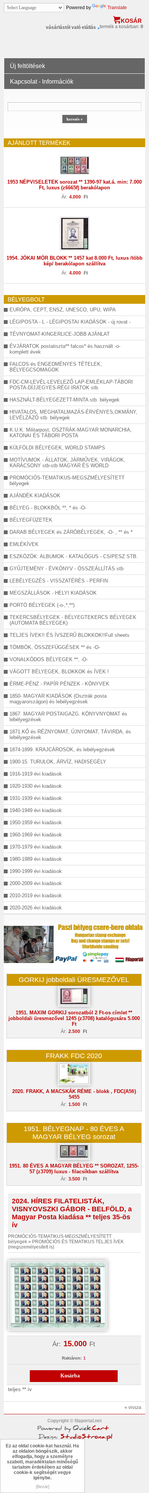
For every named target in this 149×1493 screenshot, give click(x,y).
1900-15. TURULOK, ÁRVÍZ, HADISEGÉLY (58, 762)
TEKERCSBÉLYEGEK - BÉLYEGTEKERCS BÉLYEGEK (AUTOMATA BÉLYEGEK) (73, 620)
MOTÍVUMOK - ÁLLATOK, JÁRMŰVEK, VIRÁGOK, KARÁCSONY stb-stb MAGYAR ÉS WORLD (67, 462)
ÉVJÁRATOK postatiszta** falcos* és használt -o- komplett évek (65, 349)
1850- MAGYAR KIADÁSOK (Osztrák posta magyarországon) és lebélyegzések (58, 698)
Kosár (131, 20)
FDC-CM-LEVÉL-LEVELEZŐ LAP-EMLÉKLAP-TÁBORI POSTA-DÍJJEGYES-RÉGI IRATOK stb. (71, 384)
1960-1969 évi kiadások (36, 835)
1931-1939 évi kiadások (36, 798)
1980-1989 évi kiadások (36, 859)
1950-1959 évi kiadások (36, 822)
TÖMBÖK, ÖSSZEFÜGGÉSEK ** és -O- (55, 647)
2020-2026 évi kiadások (36, 908)
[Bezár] (42, 1486)
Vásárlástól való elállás (71, 27)
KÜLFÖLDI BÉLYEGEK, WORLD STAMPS (57, 448)
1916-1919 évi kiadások (36, 774)
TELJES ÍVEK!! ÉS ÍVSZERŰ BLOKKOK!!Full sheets (70, 635)
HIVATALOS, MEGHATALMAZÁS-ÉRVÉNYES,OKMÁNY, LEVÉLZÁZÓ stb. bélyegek (73, 414)
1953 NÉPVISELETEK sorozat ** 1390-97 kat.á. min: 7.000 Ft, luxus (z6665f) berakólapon (74, 184)
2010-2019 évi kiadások (36, 895)
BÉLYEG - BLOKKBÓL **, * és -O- (48, 508)
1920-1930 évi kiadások (36, 786)
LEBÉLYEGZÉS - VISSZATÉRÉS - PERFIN (59, 581)
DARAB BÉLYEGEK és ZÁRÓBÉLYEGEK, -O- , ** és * (71, 532)
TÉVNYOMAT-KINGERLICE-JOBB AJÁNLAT (60, 334)
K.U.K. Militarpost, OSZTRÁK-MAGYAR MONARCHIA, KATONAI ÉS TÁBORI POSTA (71, 432)
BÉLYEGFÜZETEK (31, 520)
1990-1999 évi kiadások (36, 871)
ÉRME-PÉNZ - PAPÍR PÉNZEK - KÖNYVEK (59, 684)
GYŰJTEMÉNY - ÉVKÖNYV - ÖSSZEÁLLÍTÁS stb (66, 568)
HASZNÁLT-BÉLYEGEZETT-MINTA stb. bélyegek (65, 400)
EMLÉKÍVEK (24, 544)
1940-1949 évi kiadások (36, 810)
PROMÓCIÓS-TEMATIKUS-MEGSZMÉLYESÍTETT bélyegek (67, 480)
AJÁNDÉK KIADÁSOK (35, 495)
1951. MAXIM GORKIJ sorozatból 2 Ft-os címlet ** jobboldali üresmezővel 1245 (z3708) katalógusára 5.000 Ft (74, 1018)
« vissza (133, 1407)
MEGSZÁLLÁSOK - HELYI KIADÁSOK (53, 593)
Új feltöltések (27, 66)
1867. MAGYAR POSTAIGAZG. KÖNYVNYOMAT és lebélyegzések (68, 716)
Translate (117, 7)
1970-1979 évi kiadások (36, 847)
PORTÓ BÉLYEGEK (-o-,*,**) (42, 605)
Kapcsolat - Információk (41, 81)
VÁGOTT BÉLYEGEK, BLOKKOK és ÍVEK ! (59, 671)
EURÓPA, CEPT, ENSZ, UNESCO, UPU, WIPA (63, 310)
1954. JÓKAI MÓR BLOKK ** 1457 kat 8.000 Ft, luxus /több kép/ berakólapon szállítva (74, 261)
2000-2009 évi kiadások (36, 883)
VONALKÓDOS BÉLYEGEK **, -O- (49, 659)
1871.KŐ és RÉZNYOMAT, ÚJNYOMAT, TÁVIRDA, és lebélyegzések (70, 734)
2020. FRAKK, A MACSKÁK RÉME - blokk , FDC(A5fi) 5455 (74, 1094)
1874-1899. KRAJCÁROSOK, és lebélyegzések (62, 749)
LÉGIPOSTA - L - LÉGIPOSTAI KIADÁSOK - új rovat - (70, 322)
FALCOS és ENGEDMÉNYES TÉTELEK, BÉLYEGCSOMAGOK (56, 367)
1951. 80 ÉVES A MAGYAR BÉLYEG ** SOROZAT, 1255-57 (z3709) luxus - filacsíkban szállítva (74, 1168)
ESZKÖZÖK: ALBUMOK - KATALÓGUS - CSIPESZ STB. (74, 556)
